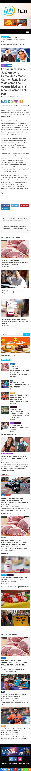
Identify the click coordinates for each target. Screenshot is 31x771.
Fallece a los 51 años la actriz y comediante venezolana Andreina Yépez (14, 458)
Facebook (6, 205)
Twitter (15, 205)
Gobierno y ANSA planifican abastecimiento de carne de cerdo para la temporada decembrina (15, 262)
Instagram (20, 759)
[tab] (5, 360)
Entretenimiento (8, 435)
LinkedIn (5, 208)
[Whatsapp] (12, 101)
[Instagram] (15, 101)
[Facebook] (2, 101)
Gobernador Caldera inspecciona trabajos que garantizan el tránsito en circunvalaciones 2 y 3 (15, 229)
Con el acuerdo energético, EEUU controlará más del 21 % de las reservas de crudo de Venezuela (19, 413)
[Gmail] (18, 101)
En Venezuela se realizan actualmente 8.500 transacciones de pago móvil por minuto (15, 321)
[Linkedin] (9, 101)
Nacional (9, 65)
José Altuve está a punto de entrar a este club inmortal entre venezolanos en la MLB (15, 730)
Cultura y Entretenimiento (7, 453)
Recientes (6, 360)
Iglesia (3, 65)
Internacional (13, 406)
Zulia (11, 380)
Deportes (12, 392)
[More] (21, 101)
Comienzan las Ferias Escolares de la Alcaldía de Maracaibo (19, 385)
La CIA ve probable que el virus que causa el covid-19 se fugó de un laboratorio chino (14, 579)
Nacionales (6, 514)
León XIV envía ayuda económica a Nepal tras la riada (19, 427)
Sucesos (4, 474)
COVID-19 (4, 554)
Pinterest (25, 205)
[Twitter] (5, 101)
